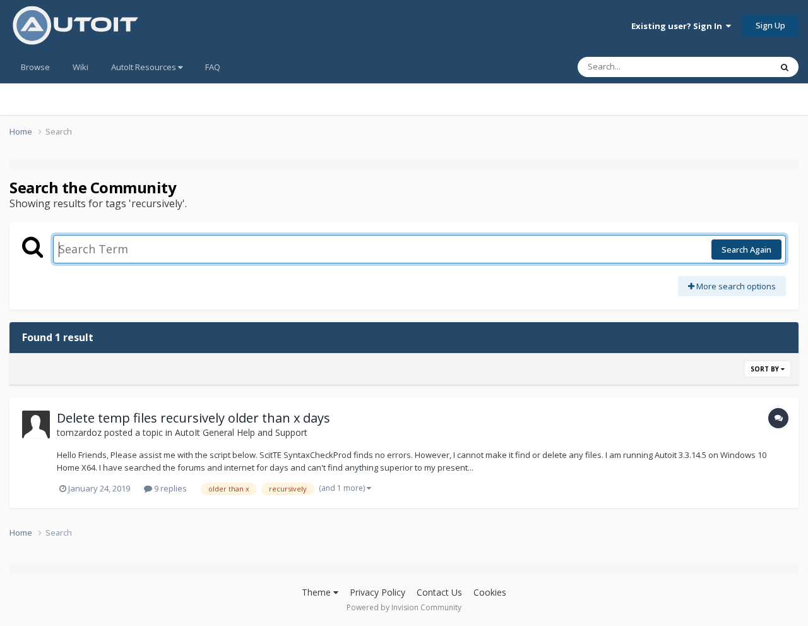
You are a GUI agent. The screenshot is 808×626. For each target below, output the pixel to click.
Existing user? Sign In (678, 26)
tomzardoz (79, 432)
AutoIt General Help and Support (241, 432)
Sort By (766, 368)
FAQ (212, 67)
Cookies (489, 592)
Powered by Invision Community (404, 607)
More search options (735, 286)
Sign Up (770, 25)
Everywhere (733, 66)
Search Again (746, 249)
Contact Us (439, 592)
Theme (317, 592)
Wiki (80, 67)
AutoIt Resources (144, 67)
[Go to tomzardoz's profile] (36, 424)
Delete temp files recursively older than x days (193, 417)
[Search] (785, 67)
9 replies (169, 488)
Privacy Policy (377, 592)
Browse (35, 67)
